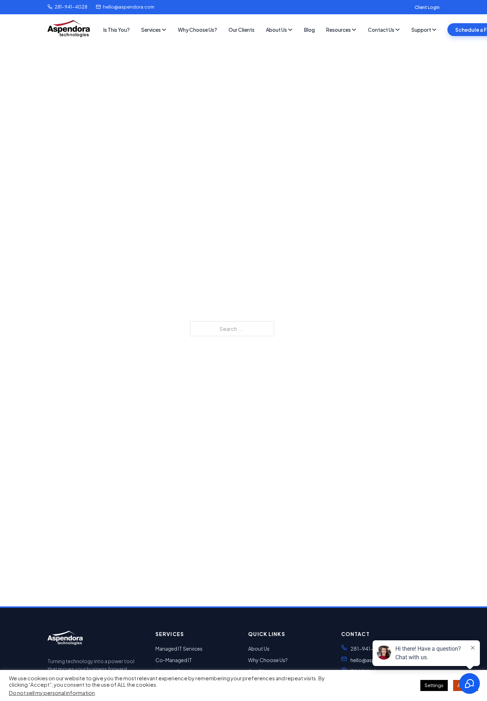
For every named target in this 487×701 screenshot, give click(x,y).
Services (151, 29)
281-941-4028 (71, 7)
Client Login (427, 7)
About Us (276, 29)
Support (421, 29)
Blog (309, 29)
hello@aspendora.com (128, 7)
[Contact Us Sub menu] (397, 29)
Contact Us (381, 29)
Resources (338, 29)
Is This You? (116, 29)
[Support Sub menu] (434, 29)
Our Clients (242, 29)
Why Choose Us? (197, 29)
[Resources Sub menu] (354, 29)
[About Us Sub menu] (290, 29)
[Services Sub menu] (164, 29)
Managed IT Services (179, 648)
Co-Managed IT (173, 660)
